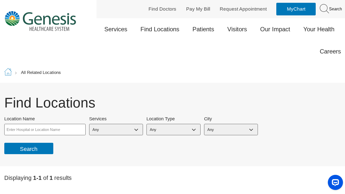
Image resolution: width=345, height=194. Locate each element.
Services (115, 29)
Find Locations (159, 29)
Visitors (237, 29)
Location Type (160, 119)
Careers (330, 51)
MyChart (296, 9)
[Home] (44, 21)
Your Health (318, 29)
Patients (203, 29)
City (208, 119)
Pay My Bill (198, 9)
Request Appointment (243, 9)
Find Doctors (162, 9)
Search (335, 9)
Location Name (19, 119)
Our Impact (275, 29)
